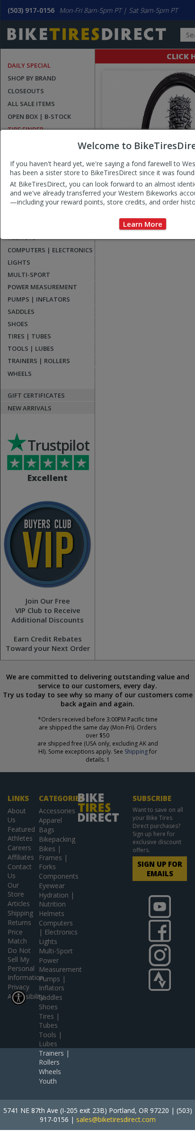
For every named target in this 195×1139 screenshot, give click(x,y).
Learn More (142, 224)
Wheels (50, 1071)
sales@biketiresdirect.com (116, 1119)
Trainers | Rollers (54, 1058)
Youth (48, 1081)
